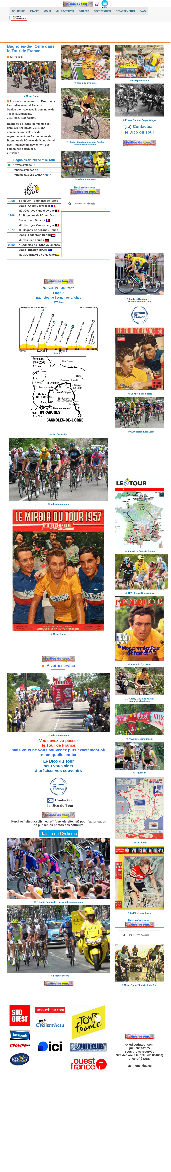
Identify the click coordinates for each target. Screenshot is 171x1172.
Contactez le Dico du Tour (58, 803)
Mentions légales (139, 1065)
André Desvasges (39, 205)
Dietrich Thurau (34, 240)
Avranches (53, 245)
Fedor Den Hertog (39, 234)
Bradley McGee (37, 249)
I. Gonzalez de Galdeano (39, 254)
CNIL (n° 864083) (151, 1055)
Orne (44, 101)
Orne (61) (16, 56)
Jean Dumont (37, 220)
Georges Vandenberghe (39, 210)
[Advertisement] (85, 32)
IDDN (146, 1058)
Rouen (27, 200)
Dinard (54, 215)
